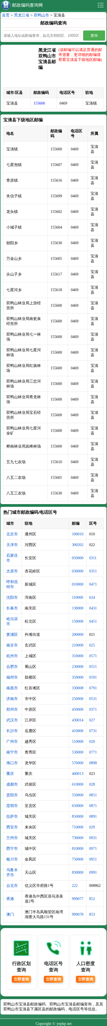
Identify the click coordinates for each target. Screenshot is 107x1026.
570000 (77, 763)
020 (92, 742)
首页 (6, 15)
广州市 (12, 742)
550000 (77, 795)
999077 (77, 899)
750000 (77, 859)
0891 (93, 816)
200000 (77, 635)
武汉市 (12, 720)
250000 (77, 699)
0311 (93, 558)
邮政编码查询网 (27, 5)
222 (75, 886)
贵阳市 (12, 795)
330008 (77, 688)
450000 (77, 709)
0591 (93, 677)
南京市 (12, 645)
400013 (77, 774)
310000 (77, 656)
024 (92, 597)
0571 (93, 656)
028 (92, 784)
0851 (93, 795)
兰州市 (12, 838)
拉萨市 (12, 816)
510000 (77, 742)
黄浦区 (12, 635)
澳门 (10, 914)
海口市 (12, 763)
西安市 (12, 827)
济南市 (12, 699)
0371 (93, 709)
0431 (93, 608)
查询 (94, 35)
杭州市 (12, 656)
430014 (77, 720)
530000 (77, 752)
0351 (93, 571)
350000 (77, 677)
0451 (93, 621)
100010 (77, 534)
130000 (77, 608)
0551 (93, 667)
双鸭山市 (41, 15)
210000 (77, 645)
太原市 (12, 571)
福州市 (12, 677)
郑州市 (12, 709)
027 (92, 720)
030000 (77, 571)
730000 (77, 838)
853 (92, 914)
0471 (93, 584)
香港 (10, 899)
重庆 (10, 774)
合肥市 (12, 667)
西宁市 (12, 849)
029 (92, 827)
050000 (77, 558)
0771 (93, 752)
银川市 (12, 859)
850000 (77, 816)
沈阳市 (12, 597)
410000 (77, 731)
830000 (77, 872)
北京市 (12, 534)
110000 (77, 597)
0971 (93, 849)
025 (92, 645)
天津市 (12, 545)
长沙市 (12, 731)
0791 (93, 688)
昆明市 (12, 806)
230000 (77, 667)
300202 (77, 545)
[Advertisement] (20, 67)
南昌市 (12, 688)
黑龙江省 (21, 15)
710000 (77, 827)
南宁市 (12, 752)
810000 (77, 849)
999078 (77, 914)
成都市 (12, 784)
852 (92, 899)
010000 (77, 584)
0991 (93, 872)
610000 (77, 784)
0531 (93, 699)
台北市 (12, 886)
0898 (93, 763)
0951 (93, 859)
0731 (93, 731)
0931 (93, 838)
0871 (93, 806)
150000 (77, 621)
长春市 (12, 608)
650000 (77, 806)
